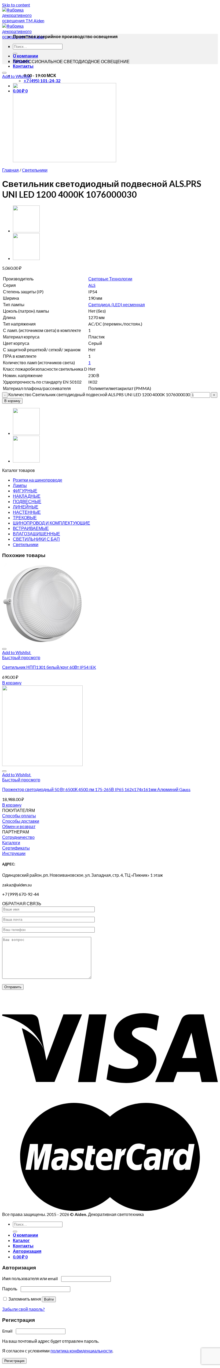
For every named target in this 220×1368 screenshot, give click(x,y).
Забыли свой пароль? (23, 1309)
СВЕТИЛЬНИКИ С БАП (36, 539)
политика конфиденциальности (81, 1350)
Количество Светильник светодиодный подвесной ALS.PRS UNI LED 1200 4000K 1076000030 (99, 394)
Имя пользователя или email (31, 1278)
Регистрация (14, 1361)
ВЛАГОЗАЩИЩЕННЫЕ (36, 533)
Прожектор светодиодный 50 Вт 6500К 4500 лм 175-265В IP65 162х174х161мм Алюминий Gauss (96, 789)
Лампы (20, 485)
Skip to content (16, 4)
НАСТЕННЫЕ (27, 512)
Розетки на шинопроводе (37, 479)
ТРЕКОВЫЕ (25, 517)
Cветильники (34, 169)
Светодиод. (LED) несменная (116, 304)
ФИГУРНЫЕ (25, 490)
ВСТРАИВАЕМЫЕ (31, 528)
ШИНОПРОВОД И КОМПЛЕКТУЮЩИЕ (51, 522)
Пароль (11, 1288)
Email (8, 1330)
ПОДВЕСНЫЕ (27, 501)
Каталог (21, 1240)
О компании (25, 55)
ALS (92, 285)
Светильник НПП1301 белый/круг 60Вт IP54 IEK (49, 667)
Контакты (23, 65)
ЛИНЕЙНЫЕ (25, 506)
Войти (49, 1299)
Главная (10, 169)
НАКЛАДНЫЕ (27, 496)
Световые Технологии (110, 278)
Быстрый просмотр (21, 657)
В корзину (12, 401)
